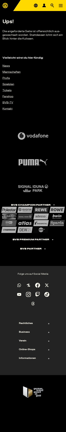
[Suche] (52, 5)
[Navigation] (61, 5)
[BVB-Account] (44, 5)
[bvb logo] (5, 5)
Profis (6, 78)
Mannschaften (11, 72)
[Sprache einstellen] (36, 5)
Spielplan (8, 84)
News (6, 65)
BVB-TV (7, 102)
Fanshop (7, 96)
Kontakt (7, 108)
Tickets (7, 90)
